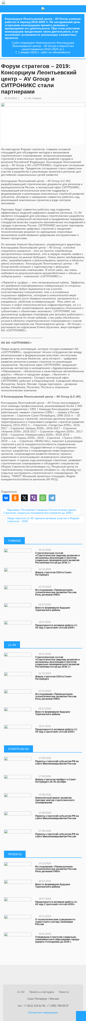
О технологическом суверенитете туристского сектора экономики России (55, 921)
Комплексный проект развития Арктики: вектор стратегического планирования (54, 800)
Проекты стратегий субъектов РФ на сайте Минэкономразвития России (57, 762)
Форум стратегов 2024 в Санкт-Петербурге (53, 573)
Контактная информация (43, 1012)
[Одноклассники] (15, 498)
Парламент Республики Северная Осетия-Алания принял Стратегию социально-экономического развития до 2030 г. (39, 511)
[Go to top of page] (81, 1016)
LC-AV (27, 98)
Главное (36, 98)
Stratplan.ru (18, 749)
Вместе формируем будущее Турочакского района (52, 609)
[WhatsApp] (43, 498)
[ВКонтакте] (6, 498)
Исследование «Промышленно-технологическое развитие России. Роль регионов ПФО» (56, 592)
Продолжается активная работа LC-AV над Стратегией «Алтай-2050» (56, 626)
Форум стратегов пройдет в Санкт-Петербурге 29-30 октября (55, 780)
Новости (64, 991)
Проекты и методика (41, 991)
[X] (24, 498)
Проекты (15, 854)
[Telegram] (52, 498)
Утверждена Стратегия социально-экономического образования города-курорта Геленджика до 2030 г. (57, 939)
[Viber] (33, 498)
